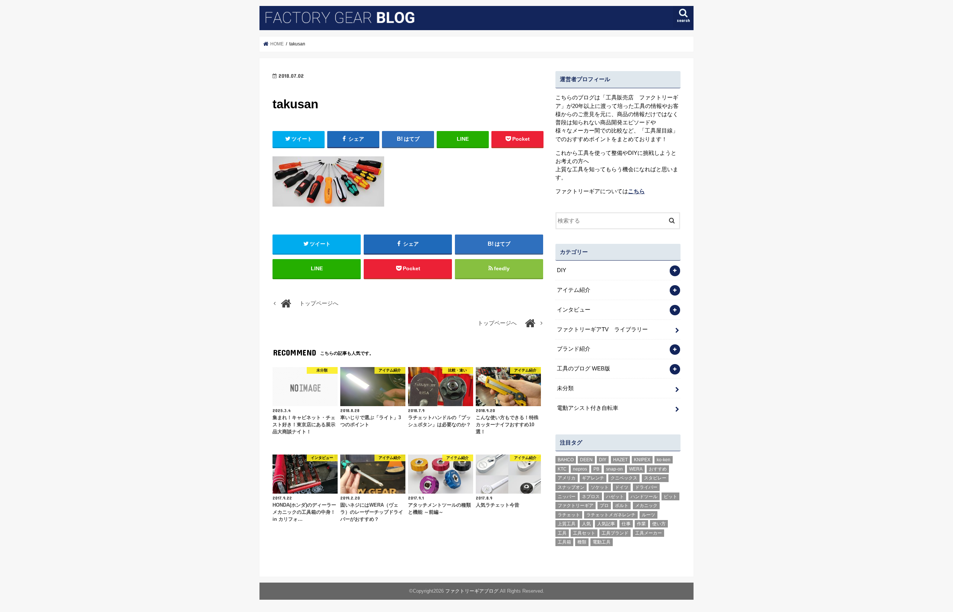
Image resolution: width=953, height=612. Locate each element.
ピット (670, 496)
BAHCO (566, 459)
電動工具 (602, 542)
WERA (636, 469)
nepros (580, 469)
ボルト (621, 505)
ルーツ (648, 514)
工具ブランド (615, 533)
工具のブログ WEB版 (583, 369)
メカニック (646, 505)
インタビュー (573, 310)
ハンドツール (644, 496)
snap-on (614, 469)
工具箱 (564, 542)
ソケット (600, 487)
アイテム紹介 (573, 290)
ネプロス (591, 496)
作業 (641, 523)
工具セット (584, 533)
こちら (636, 191)
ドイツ (621, 487)
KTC (562, 469)
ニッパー (567, 496)
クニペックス (624, 478)
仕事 (626, 523)
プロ (604, 505)
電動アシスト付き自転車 (587, 408)
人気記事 (606, 523)
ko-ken (663, 459)
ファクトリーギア (575, 505)
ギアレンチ (593, 478)
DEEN (586, 459)
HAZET (620, 459)
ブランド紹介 (573, 349)
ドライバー (646, 487)
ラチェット (569, 514)
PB (596, 469)
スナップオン (571, 487)
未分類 (565, 388)
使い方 (659, 523)
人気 (586, 523)
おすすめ (658, 469)
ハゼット (615, 496)
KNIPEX (642, 459)
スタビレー (655, 478)
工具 (562, 533)
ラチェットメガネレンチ (610, 514)
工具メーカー (648, 533)
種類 (581, 542)
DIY (561, 270)
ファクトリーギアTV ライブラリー (602, 329)
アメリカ (567, 478)
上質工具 (567, 523)
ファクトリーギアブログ (471, 591)
